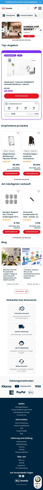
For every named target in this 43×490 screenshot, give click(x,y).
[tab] (14, 40)
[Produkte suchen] (27, 8)
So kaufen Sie (21, 415)
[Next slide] (40, 30)
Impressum (21, 465)
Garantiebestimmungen (21, 412)
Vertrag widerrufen (21, 452)
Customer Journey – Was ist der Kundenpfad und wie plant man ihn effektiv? (32, 274)
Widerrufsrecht (21, 442)
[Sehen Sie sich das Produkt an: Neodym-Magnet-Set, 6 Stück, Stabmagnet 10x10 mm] (11, 199)
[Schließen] (40, 2)
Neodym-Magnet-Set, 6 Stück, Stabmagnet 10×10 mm (11, 214)
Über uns (21, 460)
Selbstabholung (21, 444)
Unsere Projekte (21, 431)
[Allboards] (21, 480)
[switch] (38, 486)
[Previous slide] (2, 30)
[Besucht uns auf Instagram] (23, 476)
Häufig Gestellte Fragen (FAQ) (21, 410)
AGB (21, 428)
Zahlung (21, 449)
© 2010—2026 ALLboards (21, 484)
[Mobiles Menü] (40, 8)
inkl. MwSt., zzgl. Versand (34, 168)
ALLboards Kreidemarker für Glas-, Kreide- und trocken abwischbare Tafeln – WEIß (31, 214)
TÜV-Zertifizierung (21, 468)
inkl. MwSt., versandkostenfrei (13, 168)
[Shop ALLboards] (6, 8)
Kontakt (21, 463)
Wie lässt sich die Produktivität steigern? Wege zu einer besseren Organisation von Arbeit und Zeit (10, 275)
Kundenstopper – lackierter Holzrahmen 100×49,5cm (30, 156)
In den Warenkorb (21, 96)
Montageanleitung (21, 407)
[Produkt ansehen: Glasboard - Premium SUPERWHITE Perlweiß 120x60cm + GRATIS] (21, 67)
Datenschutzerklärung (21, 426)
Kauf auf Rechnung (21, 423)
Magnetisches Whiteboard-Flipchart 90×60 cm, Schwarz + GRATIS (10, 156)
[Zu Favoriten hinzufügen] (18, 133)
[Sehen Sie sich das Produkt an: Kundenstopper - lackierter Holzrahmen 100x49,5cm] (31, 141)
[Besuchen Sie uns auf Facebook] (20, 476)
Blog (21, 434)
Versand (21, 447)
